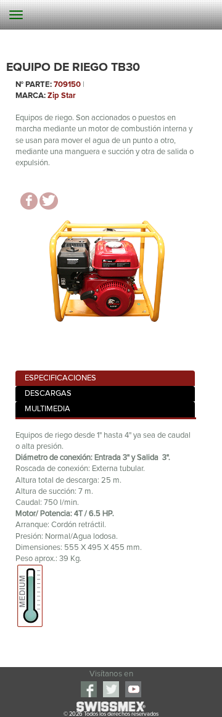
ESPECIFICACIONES (60, 378)
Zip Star (61, 96)
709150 (67, 85)
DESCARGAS (48, 394)
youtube (133, 689)
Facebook (89, 689)
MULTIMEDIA (47, 409)
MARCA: (30, 96)
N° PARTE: (33, 85)
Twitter (111, 689)
